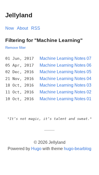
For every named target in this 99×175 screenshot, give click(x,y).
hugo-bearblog (77, 148)
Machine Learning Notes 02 (65, 92)
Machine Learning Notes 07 (65, 58)
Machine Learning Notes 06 (65, 65)
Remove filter (15, 48)
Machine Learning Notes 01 (65, 99)
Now (9, 28)
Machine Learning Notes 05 (65, 72)
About (22, 28)
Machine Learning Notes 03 (65, 85)
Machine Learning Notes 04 (65, 78)
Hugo (36, 148)
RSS (35, 28)
